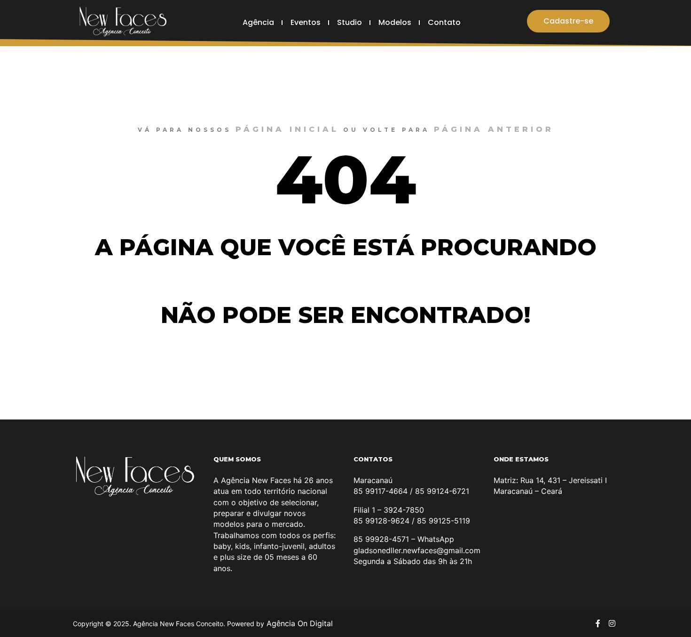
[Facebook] (598, 623)
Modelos (394, 22)
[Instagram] (612, 623)
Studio (349, 22)
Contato (444, 22)
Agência (258, 22)
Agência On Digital (298, 623)
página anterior (494, 129)
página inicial (287, 129)
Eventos (306, 22)
